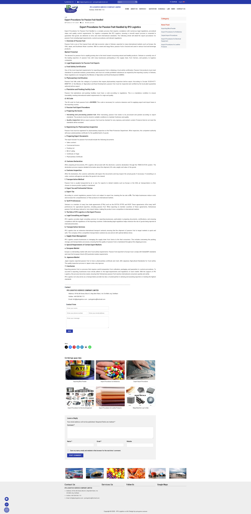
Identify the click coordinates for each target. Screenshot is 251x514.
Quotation (153, 9)
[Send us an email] (176, 2)
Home (127, 9)
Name (69, 441)
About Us (134, 9)
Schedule (161, 9)
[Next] (186, 474)
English (180, 2)
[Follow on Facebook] (170, 2)
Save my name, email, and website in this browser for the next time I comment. (95, 450)
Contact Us (181, 9)
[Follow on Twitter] (174, 2)
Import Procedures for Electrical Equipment (171, 40)
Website (129, 441)
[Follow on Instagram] (172, 2)
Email (99, 441)
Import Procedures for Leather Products (170, 45)
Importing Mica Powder (168, 28)
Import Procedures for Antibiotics (171, 32)
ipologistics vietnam (141, 511)
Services (142, 9)
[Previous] (64, 474)
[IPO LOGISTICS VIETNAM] (74, 9)
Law (168, 9)
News (173, 9)
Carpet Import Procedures (169, 35)
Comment (71, 425)
